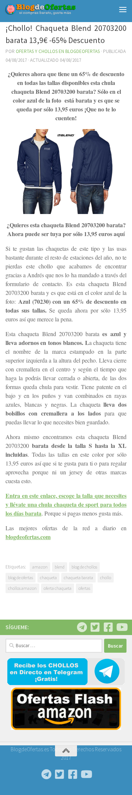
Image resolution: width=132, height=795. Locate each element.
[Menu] (123, 9)
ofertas (84, 588)
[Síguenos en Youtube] (121, 627)
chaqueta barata (78, 577)
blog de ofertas (20, 577)
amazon (40, 567)
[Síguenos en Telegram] (82, 627)
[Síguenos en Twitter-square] (95, 627)
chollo (105, 577)
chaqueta (48, 577)
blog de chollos (84, 567)
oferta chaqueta (58, 588)
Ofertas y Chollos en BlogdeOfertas (58, 51)
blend (60, 567)
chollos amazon (22, 588)
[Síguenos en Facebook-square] (108, 627)
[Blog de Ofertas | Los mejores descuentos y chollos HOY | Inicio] (52, 9)
